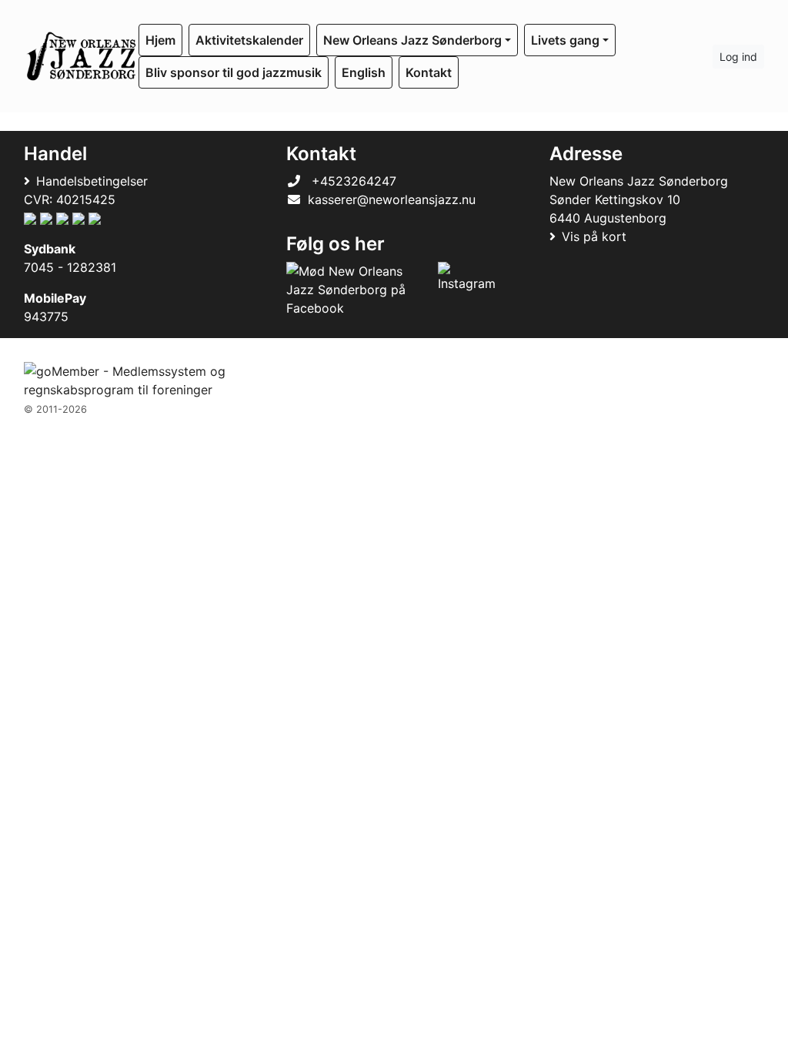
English (364, 72)
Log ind (738, 56)
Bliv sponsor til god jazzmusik (233, 72)
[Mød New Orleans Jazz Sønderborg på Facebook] (358, 289)
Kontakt (429, 72)
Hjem (160, 40)
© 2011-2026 (55, 409)
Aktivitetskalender (249, 40)
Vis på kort (594, 236)
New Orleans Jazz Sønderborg (412, 40)
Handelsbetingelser (92, 181)
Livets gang (565, 40)
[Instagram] (467, 289)
